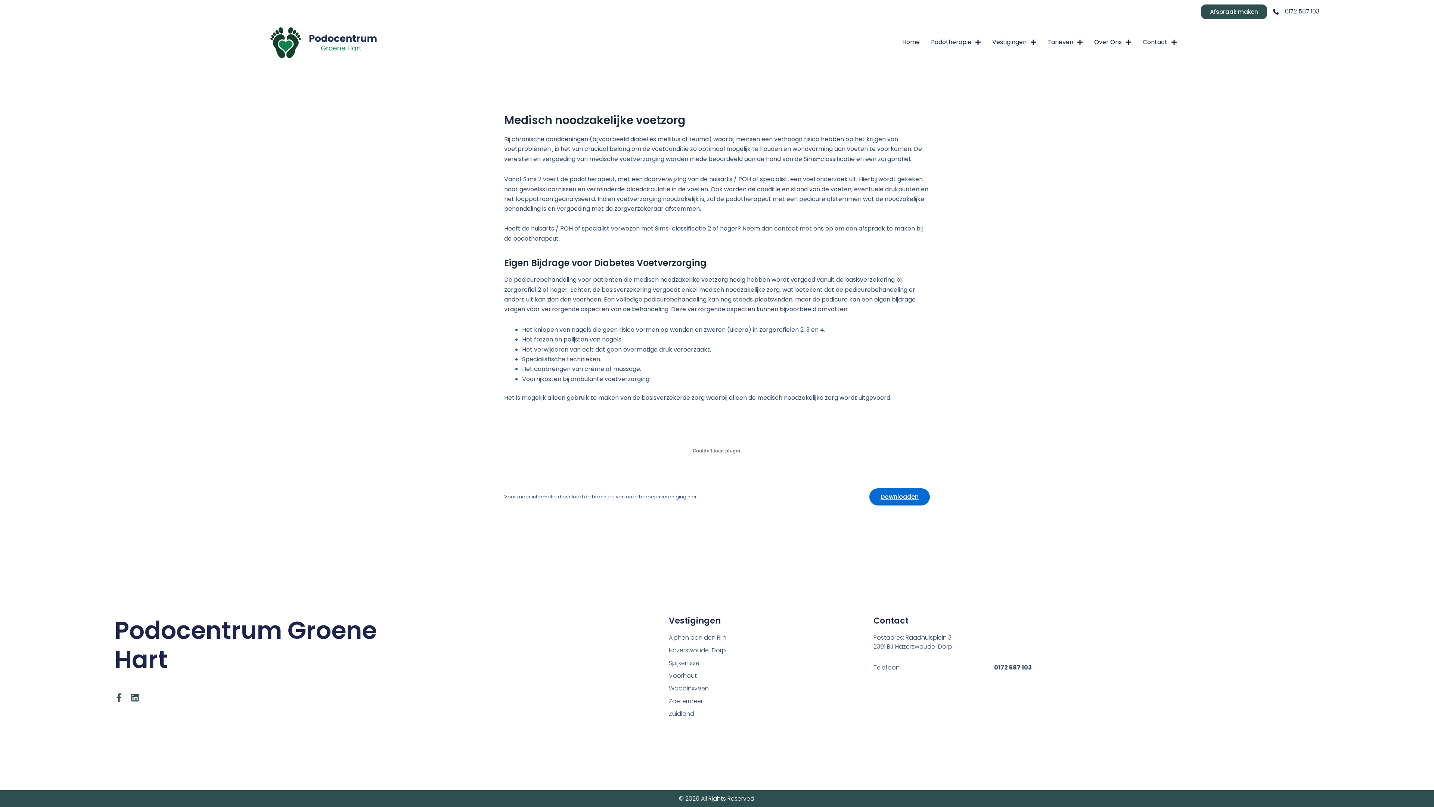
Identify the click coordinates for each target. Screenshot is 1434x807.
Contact (1155, 42)
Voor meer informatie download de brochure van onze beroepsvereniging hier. (601, 497)
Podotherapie (951, 42)
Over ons (1108, 42)
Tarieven (1060, 42)
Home (911, 42)
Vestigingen (1009, 42)
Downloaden (900, 496)
